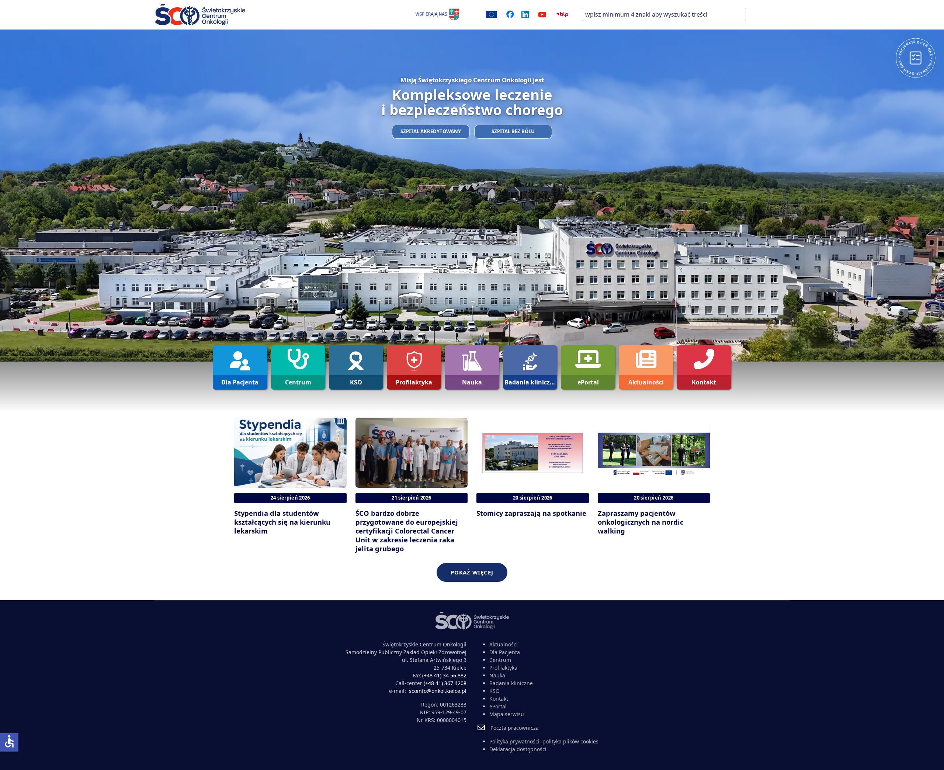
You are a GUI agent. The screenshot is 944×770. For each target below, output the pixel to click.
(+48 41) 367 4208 (445, 683)
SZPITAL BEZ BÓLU (513, 131)
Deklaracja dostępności (517, 749)
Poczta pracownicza (514, 727)
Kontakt (498, 698)
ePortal (498, 706)
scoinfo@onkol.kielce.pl (437, 690)
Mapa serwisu (506, 714)
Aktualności (503, 644)
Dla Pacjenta (504, 652)
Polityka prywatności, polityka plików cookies (543, 741)
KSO (494, 690)
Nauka (497, 675)
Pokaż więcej (472, 572)
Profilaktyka (503, 667)
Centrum (500, 659)
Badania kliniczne (511, 683)
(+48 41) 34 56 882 (444, 675)
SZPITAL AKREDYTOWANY (430, 131)
